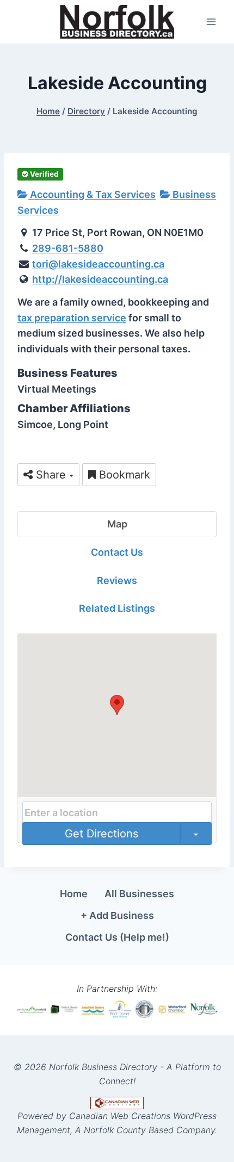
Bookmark (123, 474)
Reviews (117, 580)
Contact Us (117, 552)
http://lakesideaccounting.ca (100, 279)
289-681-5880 (67, 248)
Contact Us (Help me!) (117, 937)
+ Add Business (117, 915)
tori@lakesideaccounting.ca (98, 264)
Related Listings (117, 608)
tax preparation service (71, 318)
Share (51, 474)
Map (117, 524)
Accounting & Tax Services (92, 194)
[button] (117, 705)
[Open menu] (211, 21)
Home (74, 893)
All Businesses (139, 893)
